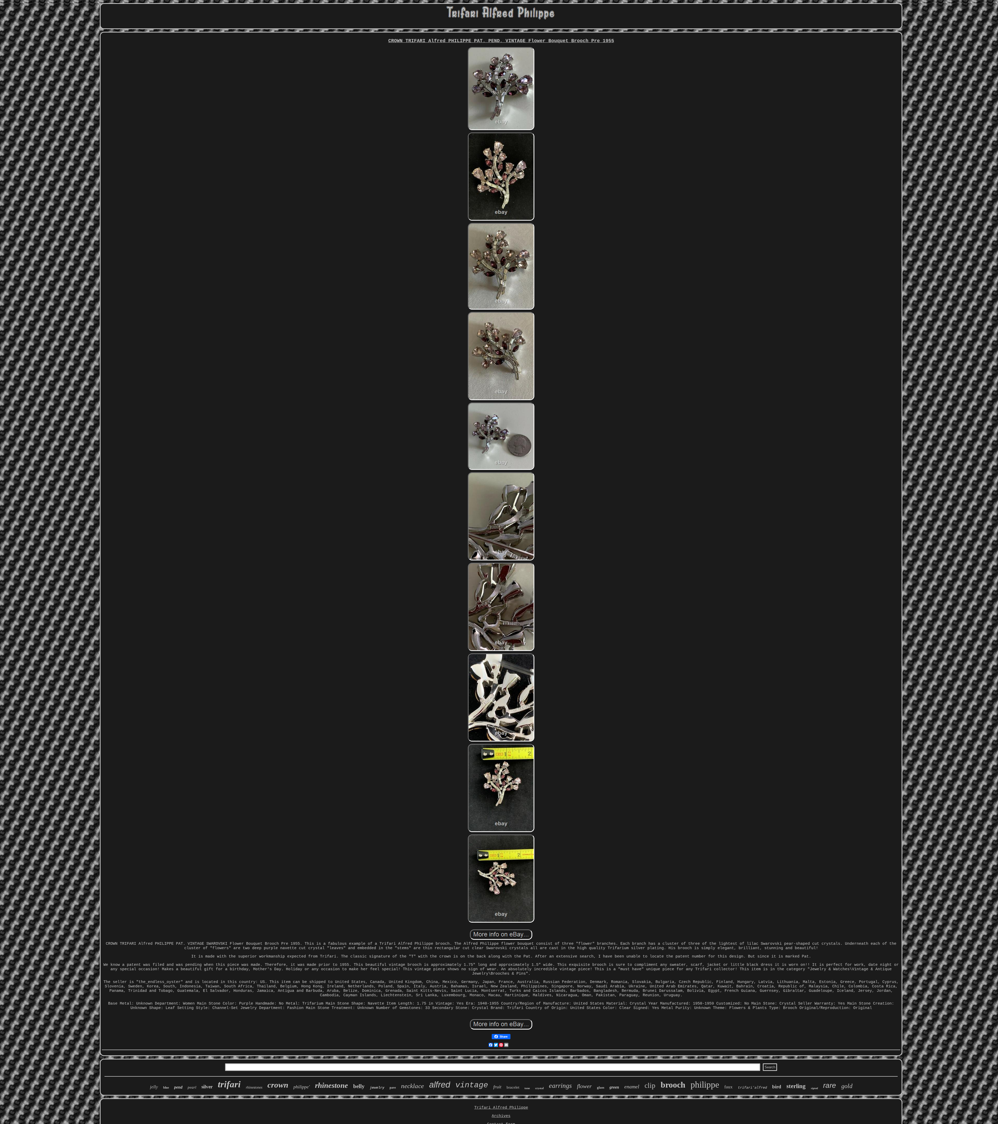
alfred (439, 1084)
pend (178, 1087)
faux (728, 1086)
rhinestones (254, 1087)
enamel (631, 1086)
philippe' (301, 1086)
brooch (673, 1084)
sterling (796, 1086)
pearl (192, 1087)
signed (814, 1088)
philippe (705, 1084)
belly (359, 1086)
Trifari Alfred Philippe (501, 1108)
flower (584, 1086)
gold (846, 1086)
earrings (560, 1085)
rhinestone (331, 1085)
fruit (497, 1086)
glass (600, 1087)
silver (207, 1086)
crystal (539, 1088)
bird (776, 1086)
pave (393, 1087)
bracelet (513, 1087)
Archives (501, 1116)
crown (277, 1084)
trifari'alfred (752, 1087)
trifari (229, 1084)
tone (527, 1088)
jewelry (377, 1088)
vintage (471, 1085)
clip (650, 1085)
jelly (154, 1086)
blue (166, 1087)
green (614, 1087)
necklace (412, 1085)
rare (829, 1085)
